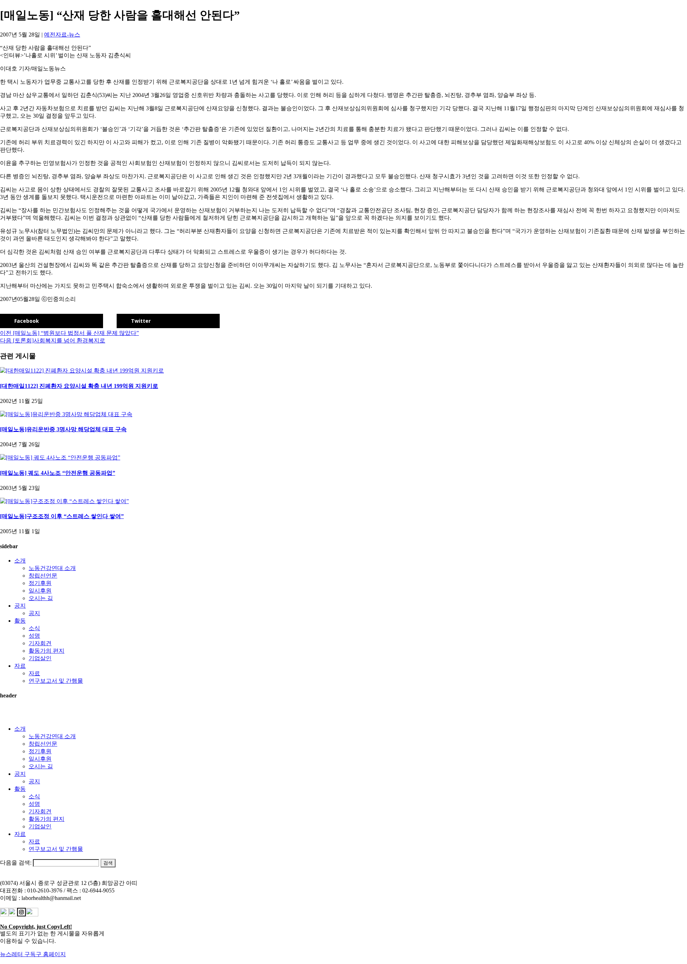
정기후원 (40, 583)
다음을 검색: (15, 863)
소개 (20, 561)
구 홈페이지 (51, 954)
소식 (34, 628)
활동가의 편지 (46, 651)
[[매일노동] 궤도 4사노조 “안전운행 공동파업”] (60, 457)
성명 (34, 636)
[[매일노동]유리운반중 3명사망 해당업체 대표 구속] (66, 414)
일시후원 (40, 591)
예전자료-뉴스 (62, 34)
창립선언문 (43, 576)
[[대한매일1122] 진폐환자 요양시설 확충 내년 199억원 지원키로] (82, 370)
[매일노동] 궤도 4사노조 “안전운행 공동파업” (57, 473)
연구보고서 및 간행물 (56, 681)
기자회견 (40, 643)
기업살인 (40, 658)
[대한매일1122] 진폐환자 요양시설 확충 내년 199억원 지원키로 (79, 386)
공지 (20, 606)
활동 (20, 621)
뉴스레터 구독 (18, 954)
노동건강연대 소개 (52, 568)
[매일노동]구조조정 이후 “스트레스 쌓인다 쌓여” (62, 516)
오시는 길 (41, 598)
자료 (20, 666)
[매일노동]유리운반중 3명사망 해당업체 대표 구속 (63, 429)
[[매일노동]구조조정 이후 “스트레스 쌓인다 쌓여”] (64, 501)
